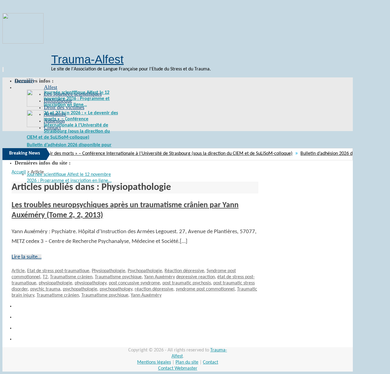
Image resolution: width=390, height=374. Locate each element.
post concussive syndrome (134, 283)
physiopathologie (55, 283)
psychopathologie (80, 289)
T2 (45, 277)
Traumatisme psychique (118, 277)
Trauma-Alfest (87, 59)
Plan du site (187, 362)
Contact (210, 362)
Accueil (19, 172)
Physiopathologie (108, 271)
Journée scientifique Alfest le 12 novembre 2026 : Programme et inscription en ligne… (77, 98)
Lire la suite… (26, 257)
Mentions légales (154, 362)
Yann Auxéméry (159, 277)
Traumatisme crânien (71, 277)
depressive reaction (195, 277)
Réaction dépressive (184, 271)
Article (18, 271)
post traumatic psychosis (186, 283)
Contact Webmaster (177, 368)
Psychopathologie (145, 271)
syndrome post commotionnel (205, 289)
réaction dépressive (154, 289)
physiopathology (90, 283)
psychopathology (116, 289)
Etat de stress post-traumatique (58, 271)
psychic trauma (45, 289)
